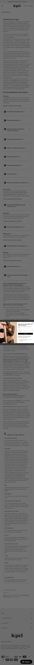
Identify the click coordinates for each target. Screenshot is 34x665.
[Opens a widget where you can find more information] (26, 662)
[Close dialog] (33, 322)
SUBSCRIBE (25, 333)
